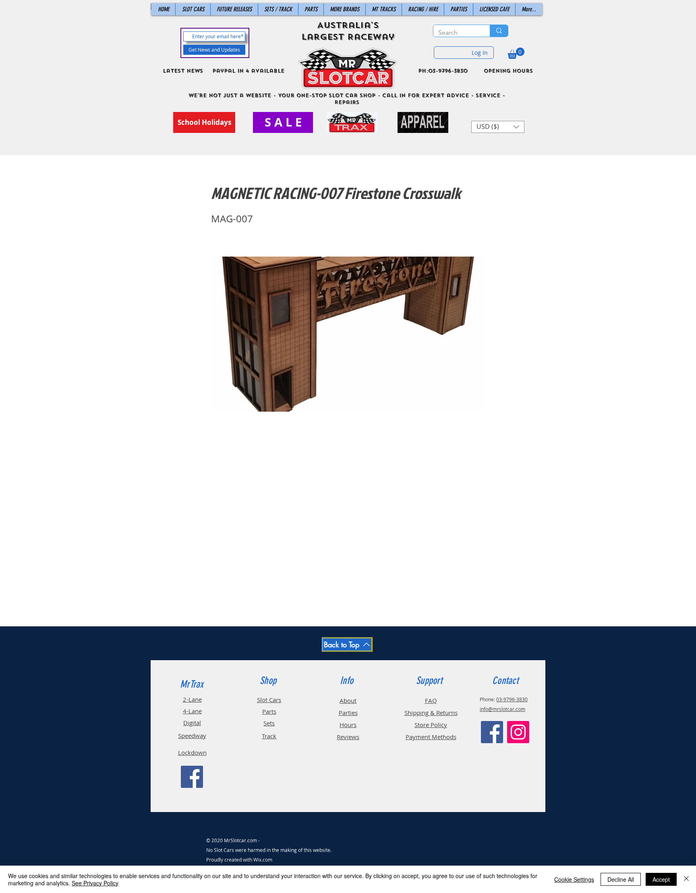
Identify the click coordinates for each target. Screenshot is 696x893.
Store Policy (430, 725)
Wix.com (262, 859)
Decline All (620, 879)
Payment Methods (431, 737)
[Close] (686, 879)
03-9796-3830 (512, 699)
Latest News (183, 71)
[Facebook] (192, 777)
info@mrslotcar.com (502, 709)
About (348, 700)
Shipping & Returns (431, 713)
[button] (516, 53)
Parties (348, 713)
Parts (269, 711)
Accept (661, 879)
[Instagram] (518, 732)
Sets (269, 723)
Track (269, 736)
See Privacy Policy (95, 883)
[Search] (499, 31)
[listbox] (497, 127)
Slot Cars (269, 700)
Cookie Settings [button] (574, 879)
